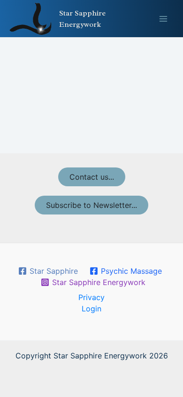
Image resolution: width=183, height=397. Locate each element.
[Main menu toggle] (163, 18)
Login (91, 308)
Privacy (91, 297)
